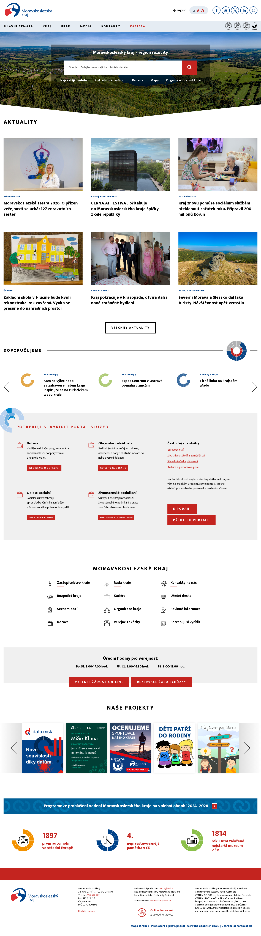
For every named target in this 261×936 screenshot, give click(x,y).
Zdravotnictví (175, 449)
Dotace (137, 81)
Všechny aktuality (130, 327)
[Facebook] (217, 10)
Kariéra (137, 26)
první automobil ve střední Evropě (57, 841)
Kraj (47, 26)
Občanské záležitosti (115, 443)
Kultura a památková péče (183, 467)
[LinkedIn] (244, 10)
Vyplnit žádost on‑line (99, 682)
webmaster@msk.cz (160, 901)
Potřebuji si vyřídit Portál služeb (62, 427)
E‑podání (182, 508)
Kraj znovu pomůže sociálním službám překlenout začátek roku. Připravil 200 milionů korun (214, 209)
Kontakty (110, 26)
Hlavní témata (18, 26)
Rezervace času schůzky (161, 682)
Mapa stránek (140, 926)
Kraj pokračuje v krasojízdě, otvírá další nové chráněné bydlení (129, 300)
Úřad (66, 26)
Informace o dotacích (44, 468)
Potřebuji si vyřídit (110, 81)
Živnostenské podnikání (117, 493)
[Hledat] (189, 68)
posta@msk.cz (166, 888)
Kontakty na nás (86, 911)
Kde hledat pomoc (41, 517)
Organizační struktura (183, 81)
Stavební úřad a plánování (182, 461)
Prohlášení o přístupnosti (168, 926)
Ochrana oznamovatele (236, 926)
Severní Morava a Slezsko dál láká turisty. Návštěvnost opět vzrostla (211, 300)
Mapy (155, 81)
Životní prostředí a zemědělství (186, 455)
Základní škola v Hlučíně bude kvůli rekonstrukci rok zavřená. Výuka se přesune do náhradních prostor (37, 303)
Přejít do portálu (191, 520)
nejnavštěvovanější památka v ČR (144, 841)
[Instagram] (253, 10)
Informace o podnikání (116, 517)
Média (86, 26)
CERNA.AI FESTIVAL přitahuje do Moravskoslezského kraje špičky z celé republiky (125, 209)
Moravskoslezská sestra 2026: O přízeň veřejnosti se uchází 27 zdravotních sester (41, 209)
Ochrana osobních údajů (203, 926)
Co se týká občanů (113, 468)
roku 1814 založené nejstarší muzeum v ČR (228, 841)
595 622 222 (93, 895)
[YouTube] (226, 10)
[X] (235, 10)
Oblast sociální (39, 493)
